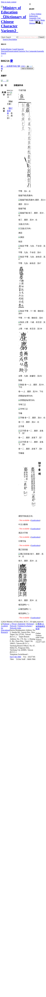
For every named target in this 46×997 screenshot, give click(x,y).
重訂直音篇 (10, 110)
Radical (4, 49)
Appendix (33, 18)
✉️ (30, 66)
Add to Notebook (27, 68)
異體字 (11, 66)
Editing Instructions (35, 15)
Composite (33, 51)
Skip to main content (8, 2)
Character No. (23, 51)
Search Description (10, 39)
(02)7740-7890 (15, 657)
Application (35, 520)
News (33, 14)
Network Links (15, 628)
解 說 (4, 66)
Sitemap (32, 23)
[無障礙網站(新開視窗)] (40, 629)
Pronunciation (13, 51)
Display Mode (39, 20)
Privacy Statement (18, 624)
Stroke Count (12, 49)
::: (30, 14)
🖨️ (28, 66)
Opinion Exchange (25, 626)
